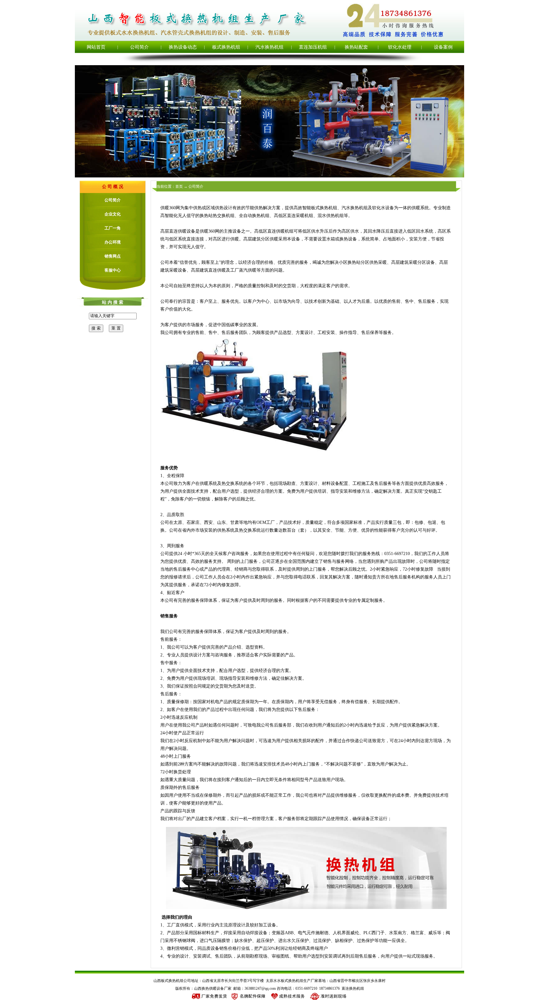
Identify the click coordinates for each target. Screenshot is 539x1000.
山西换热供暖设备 (209, 988)
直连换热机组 (353, 988)
